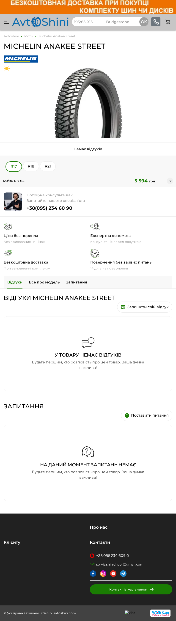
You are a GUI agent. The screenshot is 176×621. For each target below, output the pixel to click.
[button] (6, 22)
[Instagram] (103, 573)
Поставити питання (150, 415)
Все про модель (44, 282)
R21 (48, 166)
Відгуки (14, 282)
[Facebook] (93, 573)
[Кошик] (167, 21)
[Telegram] (123, 573)
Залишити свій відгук (148, 307)
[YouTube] (113, 573)
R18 (31, 166)
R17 (14, 166)
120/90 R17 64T (14, 181)
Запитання (76, 282)
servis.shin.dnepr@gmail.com (119, 564)
